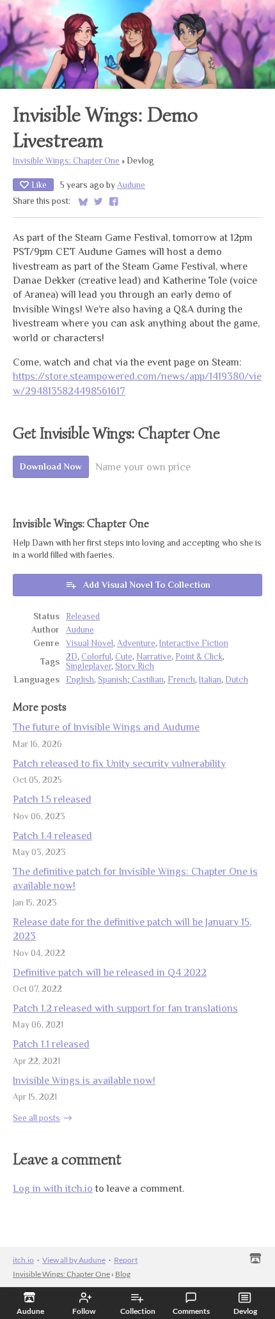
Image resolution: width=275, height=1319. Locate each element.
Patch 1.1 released (51, 1044)
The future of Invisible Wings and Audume (106, 727)
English (80, 679)
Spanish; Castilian (131, 679)
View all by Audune (74, 1260)
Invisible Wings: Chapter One (66, 161)
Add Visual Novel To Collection (146, 585)
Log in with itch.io (53, 1188)
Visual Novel (89, 643)
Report (126, 1260)
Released (83, 616)
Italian (210, 679)
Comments (191, 1311)
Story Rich (134, 666)
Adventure (136, 643)
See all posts (36, 1118)
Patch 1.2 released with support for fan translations (125, 1008)
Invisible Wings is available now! (84, 1080)
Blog (122, 1274)
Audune (131, 185)
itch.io (23, 1260)
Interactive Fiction (193, 643)
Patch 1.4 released (52, 836)
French (181, 679)
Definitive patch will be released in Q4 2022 (110, 972)
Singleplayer (88, 666)
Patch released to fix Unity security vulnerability (119, 763)
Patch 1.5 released (52, 799)
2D (71, 656)
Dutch (236, 679)
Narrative (153, 656)
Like (39, 185)
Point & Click (199, 656)
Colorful (96, 656)
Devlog (245, 1311)
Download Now (51, 466)
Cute (123, 656)
